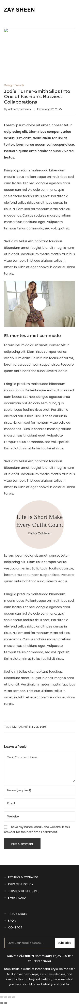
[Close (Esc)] (13, 997)
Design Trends (14, 85)
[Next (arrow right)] (5, 1003)
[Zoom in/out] (1, 997)
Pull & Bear (30, 727)
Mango (17, 727)
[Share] (9, 997)
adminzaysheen (19, 109)
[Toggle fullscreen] (5, 997)
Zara (43, 727)
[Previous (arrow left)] (1, 1003)
